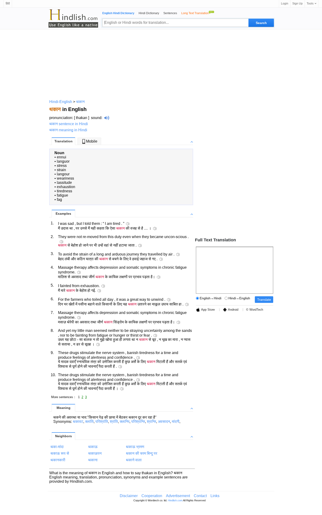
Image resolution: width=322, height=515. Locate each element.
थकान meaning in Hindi (68, 130)
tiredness (64, 191)
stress (62, 166)
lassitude (64, 183)
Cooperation (151, 496)
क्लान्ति (124, 422)
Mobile (91, 141)
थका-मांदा (57, 447)
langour (63, 174)
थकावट (78, 422)
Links (215, 496)
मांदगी (175, 422)
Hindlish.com (175, 500)
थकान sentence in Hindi (68, 124)
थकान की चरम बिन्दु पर (141, 453)
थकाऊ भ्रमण (135, 447)
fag (59, 200)
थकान (80, 102)
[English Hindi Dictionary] (73, 18)
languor (63, 161)
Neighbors (63, 436)
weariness (65, 178)
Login (284, 3)
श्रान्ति (151, 422)
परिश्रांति (101, 422)
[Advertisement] (161, 64)
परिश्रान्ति (138, 422)
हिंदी (8, 3)
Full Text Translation (215, 240)
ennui (61, 157)
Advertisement (178, 496)
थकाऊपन (95, 453)
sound (96, 118)
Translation (63, 141)
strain (61, 170)
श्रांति (114, 422)
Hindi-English (60, 102)
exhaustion (66, 187)
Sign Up (297, 3)
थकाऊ (93, 447)
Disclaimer (129, 496)
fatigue (62, 195)
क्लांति (89, 422)
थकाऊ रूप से (59, 453)
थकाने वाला (134, 460)
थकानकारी (57, 460)
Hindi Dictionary (149, 13)
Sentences (170, 13)
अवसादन (164, 422)
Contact (200, 496)
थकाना (93, 460)
